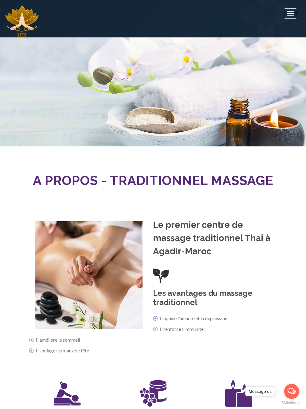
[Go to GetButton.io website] (291, 403)
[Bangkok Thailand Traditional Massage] (21, 19)
